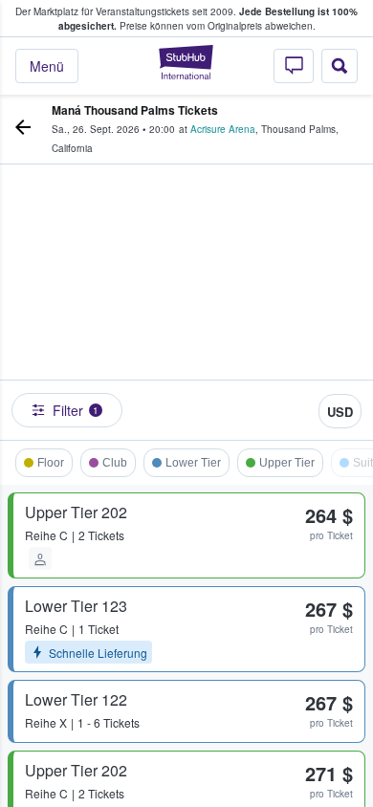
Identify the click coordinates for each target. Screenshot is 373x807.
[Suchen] (339, 66)
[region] (186, 306)
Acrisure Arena (222, 129)
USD (340, 412)
